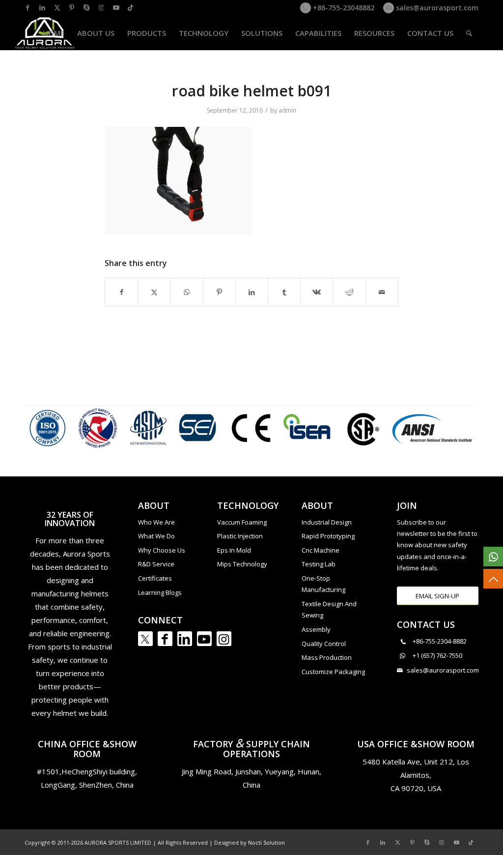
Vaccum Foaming (242, 522)
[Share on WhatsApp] (186, 292)
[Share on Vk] (317, 292)
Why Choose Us (161, 550)
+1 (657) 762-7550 (437, 655)
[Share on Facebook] (121, 292)
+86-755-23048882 (342, 7)
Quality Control (324, 643)
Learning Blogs (160, 592)
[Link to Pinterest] (71, 7)
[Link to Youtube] (116, 7)
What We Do (156, 535)
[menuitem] (53, 33)
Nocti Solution (266, 842)
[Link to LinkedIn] (42, 7)
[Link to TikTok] (130, 7)
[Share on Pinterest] (219, 292)
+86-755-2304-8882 (440, 641)
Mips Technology (242, 564)
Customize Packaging (333, 671)
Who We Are (156, 522)
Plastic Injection (240, 535)
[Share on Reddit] (349, 292)
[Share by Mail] (382, 292)
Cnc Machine (320, 550)
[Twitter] (145, 638)
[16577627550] (493, 556)
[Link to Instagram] (101, 7)
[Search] (469, 33)
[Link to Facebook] (27, 7)
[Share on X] (154, 292)
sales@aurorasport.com (436, 7)
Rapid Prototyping (328, 535)
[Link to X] (57, 7)
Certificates (155, 578)
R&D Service (156, 564)
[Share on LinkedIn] (252, 292)
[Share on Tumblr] (284, 292)
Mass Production (327, 657)
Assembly (316, 629)
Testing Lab (318, 564)
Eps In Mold (234, 550)
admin (287, 110)
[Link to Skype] (86, 7)
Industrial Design (327, 522)
